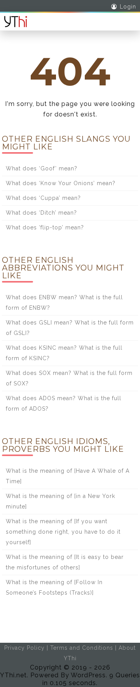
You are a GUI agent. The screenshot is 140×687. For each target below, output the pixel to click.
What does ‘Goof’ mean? (41, 168)
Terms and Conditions (81, 648)
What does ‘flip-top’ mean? (45, 227)
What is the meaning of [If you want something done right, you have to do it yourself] (63, 531)
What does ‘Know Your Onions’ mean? (61, 183)
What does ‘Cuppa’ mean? (43, 198)
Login (128, 6)
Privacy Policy (24, 648)
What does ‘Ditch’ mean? (41, 213)
